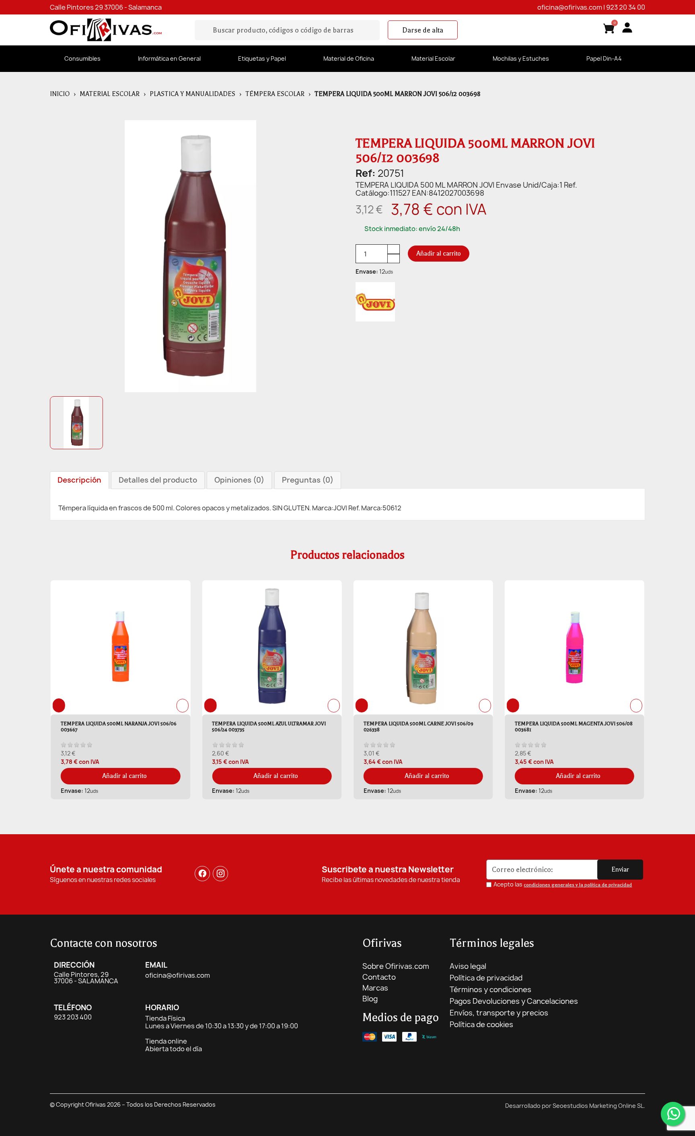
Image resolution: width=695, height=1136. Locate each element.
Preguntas (307, 480)
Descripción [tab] (79, 480)
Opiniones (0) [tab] (239, 480)
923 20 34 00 (625, 7)
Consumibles (82, 58)
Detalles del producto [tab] (158, 480)
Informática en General (169, 58)
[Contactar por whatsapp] (673, 1114)
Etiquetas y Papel (262, 58)
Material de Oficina (348, 58)
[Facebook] (202, 873)
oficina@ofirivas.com (569, 7)
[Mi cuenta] (627, 28)
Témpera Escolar (274, 94)
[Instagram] (221, 873)
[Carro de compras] (609, 30)
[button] (423, 30)
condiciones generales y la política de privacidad (578, 885)
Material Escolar (433, 58)
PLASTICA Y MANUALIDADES (192, 94)
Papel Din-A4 (604, 58)
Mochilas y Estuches (521, 58)
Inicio (60, 94)
